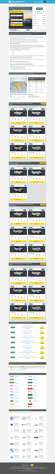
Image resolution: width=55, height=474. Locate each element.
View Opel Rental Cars (16, 439)
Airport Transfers (23, 4)
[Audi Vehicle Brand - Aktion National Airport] (12, 444)
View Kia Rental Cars (29, 439)
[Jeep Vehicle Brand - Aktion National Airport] (36, 450)
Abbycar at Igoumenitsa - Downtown (27, 340)
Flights (14, 4)
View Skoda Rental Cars (41, 445)
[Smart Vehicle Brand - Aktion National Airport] (24, 457)
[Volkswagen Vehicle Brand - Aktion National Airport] (12, 418)
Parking (29, 4)
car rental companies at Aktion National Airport (37, 36)
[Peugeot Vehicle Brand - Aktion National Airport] (36, 418)
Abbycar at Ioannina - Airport (27, 350)
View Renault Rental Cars (17, 458)
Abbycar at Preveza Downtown (27, 330)
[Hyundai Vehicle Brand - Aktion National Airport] (24, 444)
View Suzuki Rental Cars (41, 426)
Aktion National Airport (18, 2)
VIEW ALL (43, 103)
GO (44, 1)
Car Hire (17, 4)
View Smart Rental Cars (29, 458)
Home (10, 4)
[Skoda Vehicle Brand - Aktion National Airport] (36, 444)
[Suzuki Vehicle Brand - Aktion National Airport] (36, 425)
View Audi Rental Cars (16, 445)
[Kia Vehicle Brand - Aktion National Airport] (24, 437)
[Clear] (22, 15)
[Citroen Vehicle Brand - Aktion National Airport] (24, 431)
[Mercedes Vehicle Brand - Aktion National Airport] (12, 431)
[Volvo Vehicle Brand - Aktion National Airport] (24, 450)
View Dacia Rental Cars (41, 458)
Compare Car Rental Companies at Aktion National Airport (23, 8)
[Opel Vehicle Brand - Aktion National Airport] (12, 437)
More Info (43, 204)
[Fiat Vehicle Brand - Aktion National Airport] (12, 424)
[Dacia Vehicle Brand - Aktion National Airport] (36, 457)
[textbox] (17, 15)
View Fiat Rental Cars (16, 426)
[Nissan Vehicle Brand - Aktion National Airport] (24, 418)
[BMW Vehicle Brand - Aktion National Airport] (12, 450)
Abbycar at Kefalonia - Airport (27, 355)
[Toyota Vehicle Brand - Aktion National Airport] (24, 424)
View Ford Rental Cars (41, 439)
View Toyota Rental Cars (29, 426)
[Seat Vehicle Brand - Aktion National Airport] (36, 431)
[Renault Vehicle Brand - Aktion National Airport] (12, 457)
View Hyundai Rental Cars (29, 445)
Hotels (38, 4)
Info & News (33, 4)
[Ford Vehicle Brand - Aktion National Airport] (36, 437)
